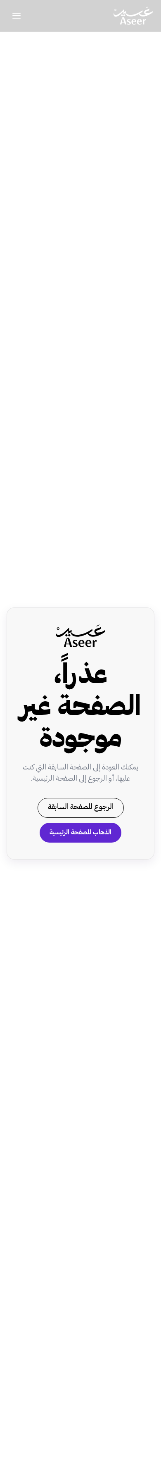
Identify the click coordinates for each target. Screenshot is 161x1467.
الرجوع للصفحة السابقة (81, 807)
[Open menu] (16, 15)
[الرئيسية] (133, 16)
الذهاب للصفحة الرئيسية (80, 832)
